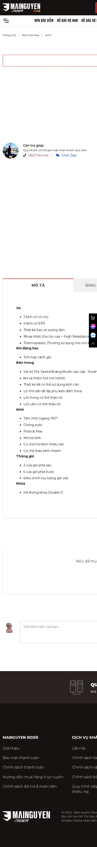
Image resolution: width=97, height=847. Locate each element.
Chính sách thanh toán (23, 767)
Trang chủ (9, 35)
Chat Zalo (69, 155)
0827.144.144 (38, 155)
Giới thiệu (11, 748)
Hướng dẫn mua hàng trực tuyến (33, 777)
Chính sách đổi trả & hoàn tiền (30, 786)
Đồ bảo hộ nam (67, 21)
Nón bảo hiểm (44, 21)
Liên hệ (78, 748)
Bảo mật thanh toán (21, 758)
